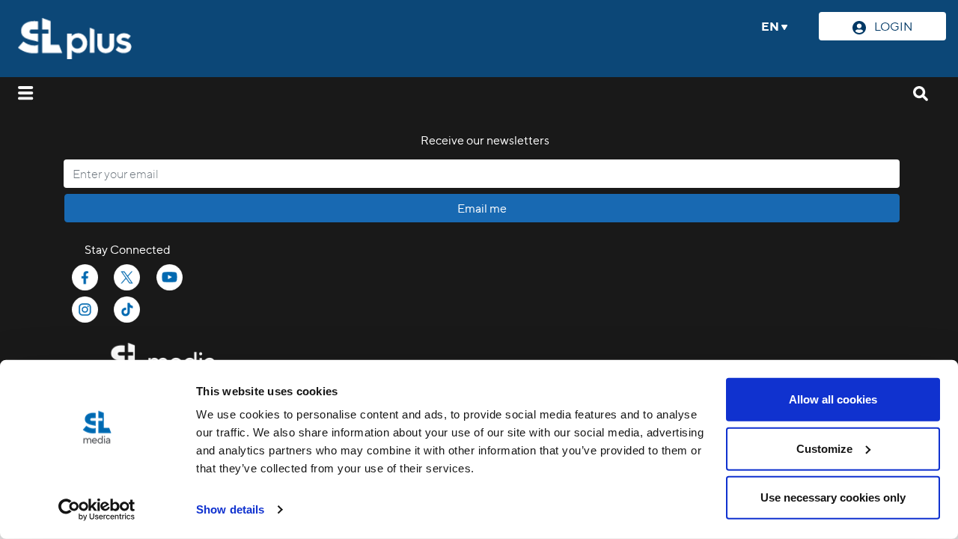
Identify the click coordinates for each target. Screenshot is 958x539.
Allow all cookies (833, 399)
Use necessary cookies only (833, 497)
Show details (230, 509)
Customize (824, 448)
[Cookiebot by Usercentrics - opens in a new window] (96, 510)
